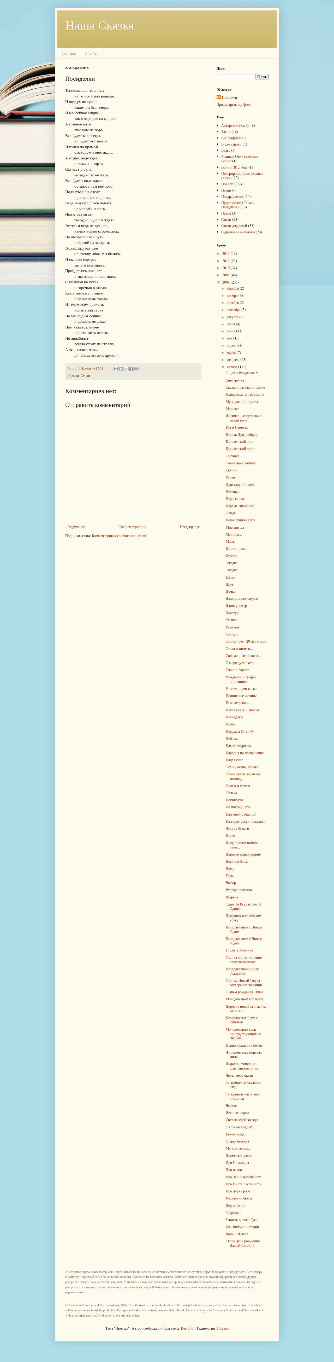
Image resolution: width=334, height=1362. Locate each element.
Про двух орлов (238, 1190)
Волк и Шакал (237, 1233)
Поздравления (232, 196)
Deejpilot (187, 1328)
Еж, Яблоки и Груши (242, 1226)
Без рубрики (231, 137)
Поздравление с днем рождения (242, 971)
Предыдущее (190, 526)
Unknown (229, 97)
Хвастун (232, 612)
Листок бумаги (237, 828)
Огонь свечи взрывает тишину (243, 776)
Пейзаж (232, 738)
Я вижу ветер (236, 605)
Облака (231, 792)
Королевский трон (240, 441)
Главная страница (132, 526)
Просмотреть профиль (234, 104)
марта (232, 352)
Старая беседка (237, 1141)
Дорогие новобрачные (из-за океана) (247, 1008)
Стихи (85, 375)
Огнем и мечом (238, 785)
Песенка (232, 491)
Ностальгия (234, 799)
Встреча (232, 896)
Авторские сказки (235, 125)
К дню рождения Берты (244, 1045)
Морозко (232, 408)
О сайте (91, 53)
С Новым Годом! (239, 1126)
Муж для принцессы (242, 401)
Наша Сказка (99, 24)
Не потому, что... (239, 806)
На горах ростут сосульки (246, 821)
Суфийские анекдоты (238, 231)
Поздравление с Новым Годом (244, 929)
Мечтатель (234, 534)
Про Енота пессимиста (243, 1183)
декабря (233, 288)
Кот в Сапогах (237, 427)
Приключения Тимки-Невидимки (238, 205)
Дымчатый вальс (239, 1155)
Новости (228, 183)
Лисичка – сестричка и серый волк (244, 418)
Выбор (231, 882)
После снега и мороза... (244, 709)
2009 (226, 274)
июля (231, 323)
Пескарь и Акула (239, 1198)
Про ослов (234, 1169)
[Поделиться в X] (126, 368)
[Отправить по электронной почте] (116, 368)
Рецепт (231, 477)
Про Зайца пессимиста (243, 1176)
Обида (231, 512)
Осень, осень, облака (242, 766)
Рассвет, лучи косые (241, 688)
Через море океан (239, 1075)
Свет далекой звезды (242, 1119)
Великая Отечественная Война (239, 158)
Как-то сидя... (236, 1134)
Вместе (231, 1105)
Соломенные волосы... (243, 655)
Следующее (76, 526)
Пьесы (226, 213)
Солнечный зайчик (241, 462)
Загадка (231, 562)
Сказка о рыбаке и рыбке (245, 387)
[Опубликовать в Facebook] (131, 368)
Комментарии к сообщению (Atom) (119, 535)
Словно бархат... (239, 669)
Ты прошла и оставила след (243, 1084)
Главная (69, 53)
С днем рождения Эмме (244, 991)
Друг (230, 584)
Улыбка (231, 619)
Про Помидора (237, 1162)
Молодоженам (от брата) (245, 998)
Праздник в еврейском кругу (243, 917)
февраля (233, 359)
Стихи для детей (234, 225)
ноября (232, 295)
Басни (226, 131)
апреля (232, 345)
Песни (226, 190)
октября (233, 302)
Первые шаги (236, 498)
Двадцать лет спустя (242, 598)
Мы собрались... (238, 1148)
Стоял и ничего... (239, 648)
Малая (230, 541)
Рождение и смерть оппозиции (241, 679)
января (232, 366)
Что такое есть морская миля (243, 1054)
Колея (230, 835)
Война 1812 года (234, 167)
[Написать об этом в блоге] (121, 368)
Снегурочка (235, 380)
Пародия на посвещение (245, 752)
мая (230, 338)
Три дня (232, 634)
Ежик (230, 577)
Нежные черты (237, 1112)
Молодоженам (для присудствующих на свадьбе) (243, 1034)
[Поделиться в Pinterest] (136, 368)
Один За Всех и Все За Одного (243, 906)
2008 (226, 282)
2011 (226, 260)
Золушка (232, 455)
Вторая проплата (239, 889)
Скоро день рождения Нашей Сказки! (243, 1243)
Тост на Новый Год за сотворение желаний (244, 982)
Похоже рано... (237, 702)
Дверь (230, 868)
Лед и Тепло (235, 1205)
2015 (226, 253)
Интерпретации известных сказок (242, 175)
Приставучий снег (240, 484)
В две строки (231, 144)
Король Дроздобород (242, 434)
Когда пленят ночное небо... (242, 845)
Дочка (230, 591)
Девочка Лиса (237, 861)
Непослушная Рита (240, 519)
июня (231, 330)
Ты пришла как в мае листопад (242, 1096)
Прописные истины (241, 695)
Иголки (231, 555)
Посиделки (234, 716)
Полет (230, 724)
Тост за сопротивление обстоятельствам (244, 959)
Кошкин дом (236, 548)
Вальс (225, 150)
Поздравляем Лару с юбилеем (242, 1020)
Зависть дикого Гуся (241, 1219)
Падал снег (234, 759)
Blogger (222, 1328)
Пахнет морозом (239, 745)
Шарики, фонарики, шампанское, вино (242, 1066)
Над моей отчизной (241, 814)
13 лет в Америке (239, 950)
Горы (230, 875)
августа (233, 316)
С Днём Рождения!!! (242, 372)
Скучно (231, 470)
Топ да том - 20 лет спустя (246, 641)
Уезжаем (232, 627)
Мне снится (235, 527)
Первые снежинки (240, 505)
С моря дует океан (240, 662)
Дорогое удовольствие (243, 854)
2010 (226, 267)
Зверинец (233, 1212)
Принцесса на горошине (245, 394)
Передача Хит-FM (240, 731)
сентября (234, 309)
